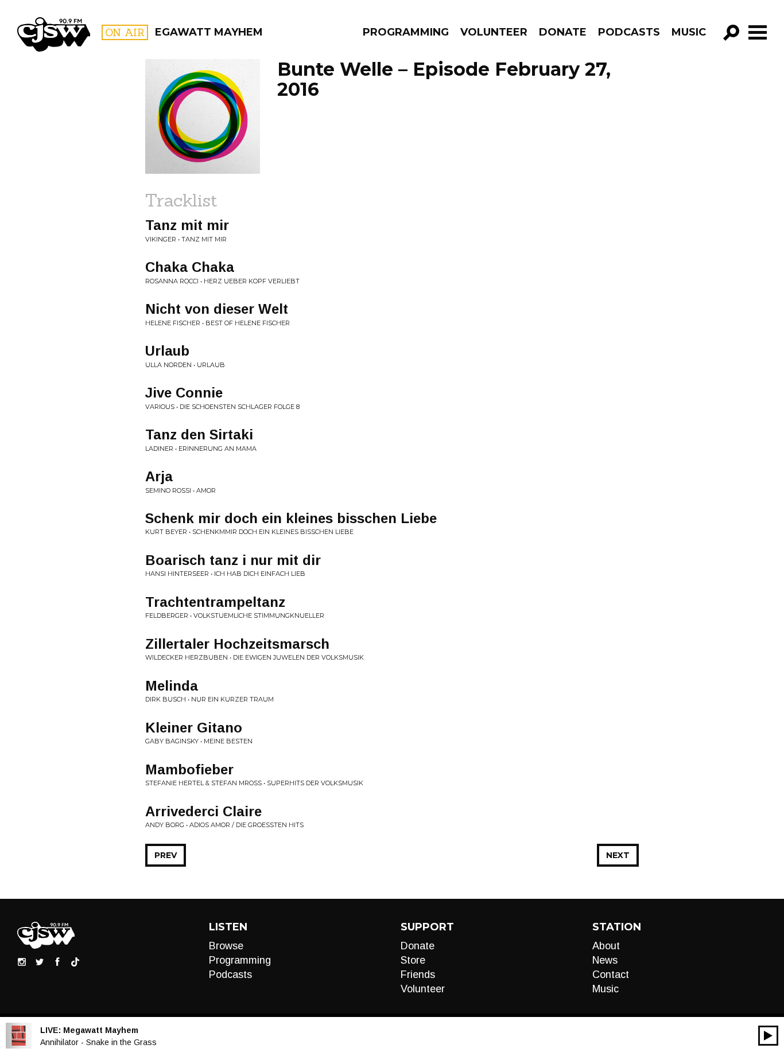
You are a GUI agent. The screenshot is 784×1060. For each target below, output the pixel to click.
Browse (226, 946)
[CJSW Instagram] (21, 961)
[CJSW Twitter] (39, 961)
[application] (768, 1036)
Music (689, 32)
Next (618, 855)
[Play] (768, 1036)
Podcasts (629, 32)
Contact (610, 974)
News (605, 960)
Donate (563, 32)
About (606, 946)
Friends (418, 974)
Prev (165, 855)
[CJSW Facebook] (57, 961)
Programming (406, 32)
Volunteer (493, 32)
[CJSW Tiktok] (75, 961)
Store (413, 960)
